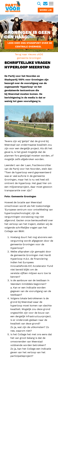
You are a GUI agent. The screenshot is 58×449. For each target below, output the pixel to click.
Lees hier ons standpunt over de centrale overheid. (29, 45)
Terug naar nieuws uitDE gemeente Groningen (29, 56)
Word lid (46, 10)
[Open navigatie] (50, 3)
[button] (4, 33)
